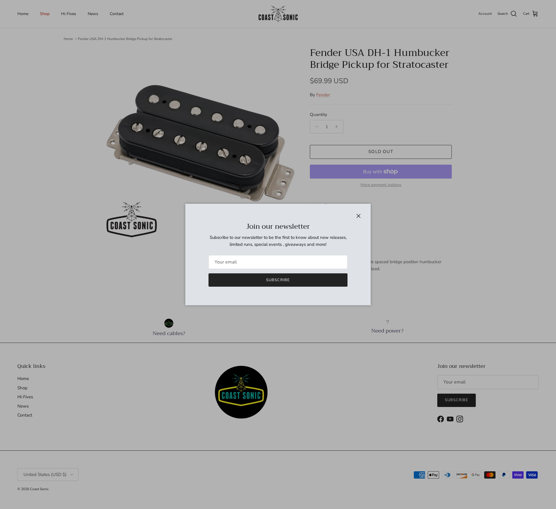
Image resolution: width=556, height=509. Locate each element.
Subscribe (278, 280)
